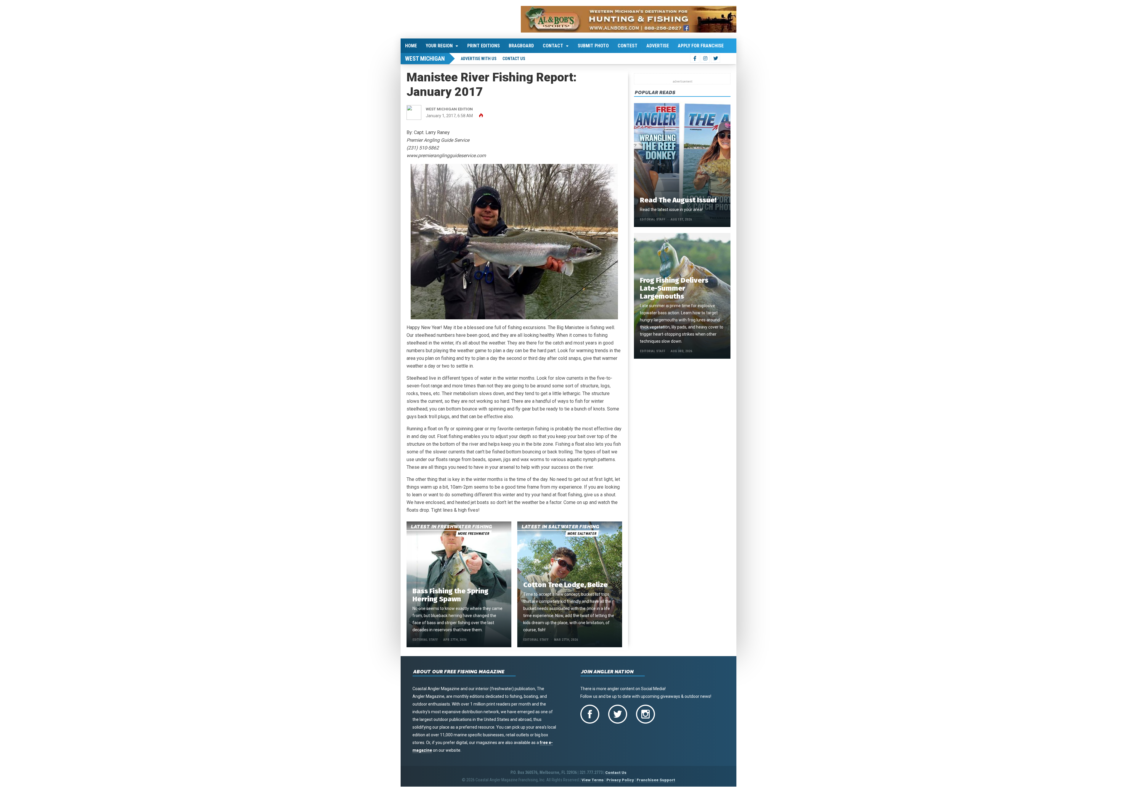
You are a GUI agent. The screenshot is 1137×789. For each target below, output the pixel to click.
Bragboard (521, 46)
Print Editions (483, 46)
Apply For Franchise (701, 46)
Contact (553, 46)
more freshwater (473, 534)
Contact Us (513, 58)
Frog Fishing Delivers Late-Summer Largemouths (674, 288)
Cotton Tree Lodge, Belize (565, 585)
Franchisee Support (656, 780)
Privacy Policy (620, 780)
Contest (627, 46)
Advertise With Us (479, 58)
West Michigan (425, 58)
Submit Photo (593, 46)
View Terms (593, 780)
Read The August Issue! (678, 200)
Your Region (439, 46)
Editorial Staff (425, 640)
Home (411, 46)
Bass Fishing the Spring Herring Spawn (450, 595)
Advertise (657, 46)
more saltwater (582, 534)
